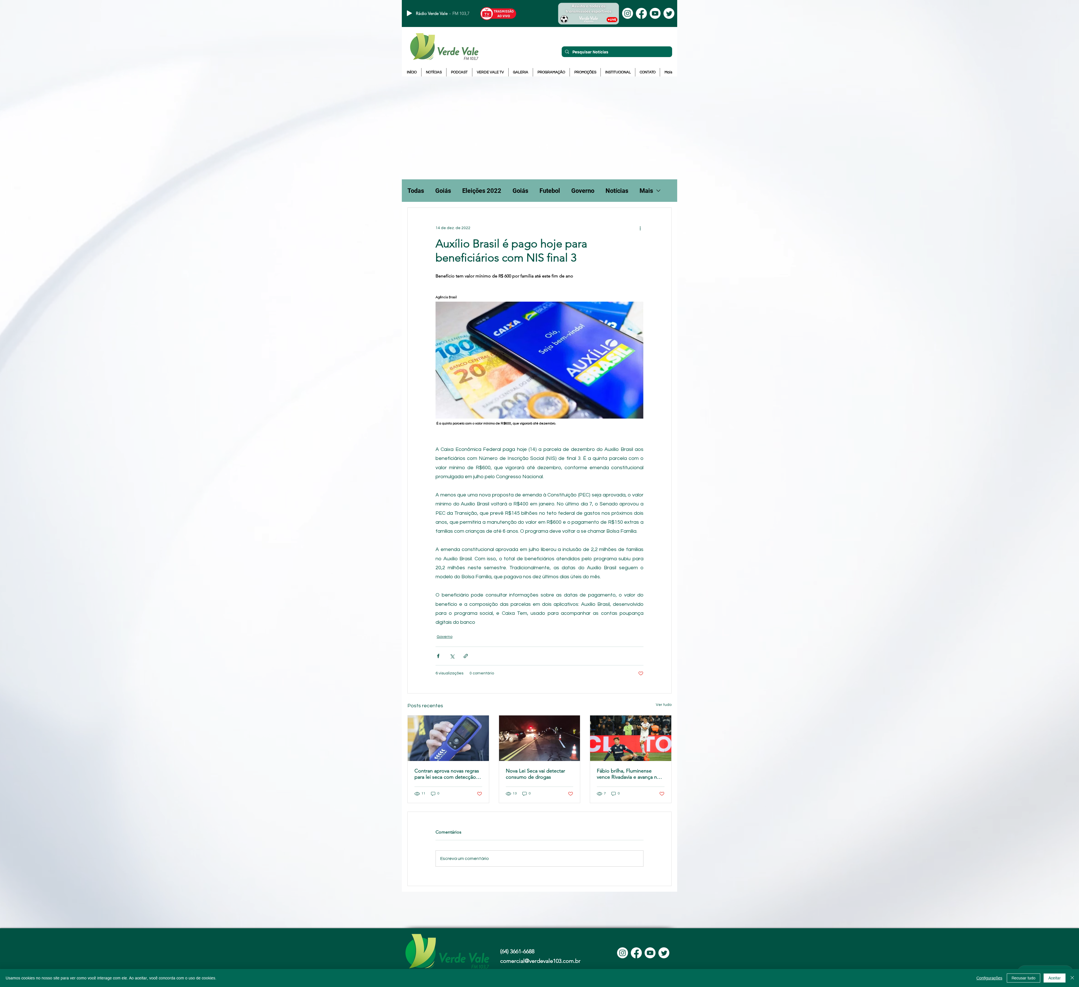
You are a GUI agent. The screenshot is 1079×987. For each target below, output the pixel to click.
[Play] (409, 13)
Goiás (443, 190)
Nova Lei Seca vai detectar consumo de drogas (535, 774)
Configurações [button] (989, 978)
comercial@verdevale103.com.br (540, 960)
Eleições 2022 (481, 190)
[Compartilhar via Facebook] (438, 656)
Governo (582, 190)
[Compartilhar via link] (465, 656)
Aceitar (1054, 978)
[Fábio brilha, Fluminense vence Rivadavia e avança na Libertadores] (630, 738)
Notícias (617, 190)
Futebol (550, 190)
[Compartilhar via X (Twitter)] (452, 656)
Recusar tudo (1023, 978)
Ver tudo (664, 705)
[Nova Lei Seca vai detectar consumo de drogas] (539, 738)
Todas (415, 190)
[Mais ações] (640, 228)
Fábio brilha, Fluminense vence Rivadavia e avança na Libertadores (628, 774)
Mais (646, 190)
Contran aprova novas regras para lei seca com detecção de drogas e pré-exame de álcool (446, 774)
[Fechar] (1072, 978)
